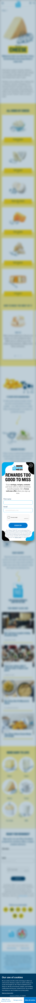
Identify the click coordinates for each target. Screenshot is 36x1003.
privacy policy (18, 537)
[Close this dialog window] (31, 465)
